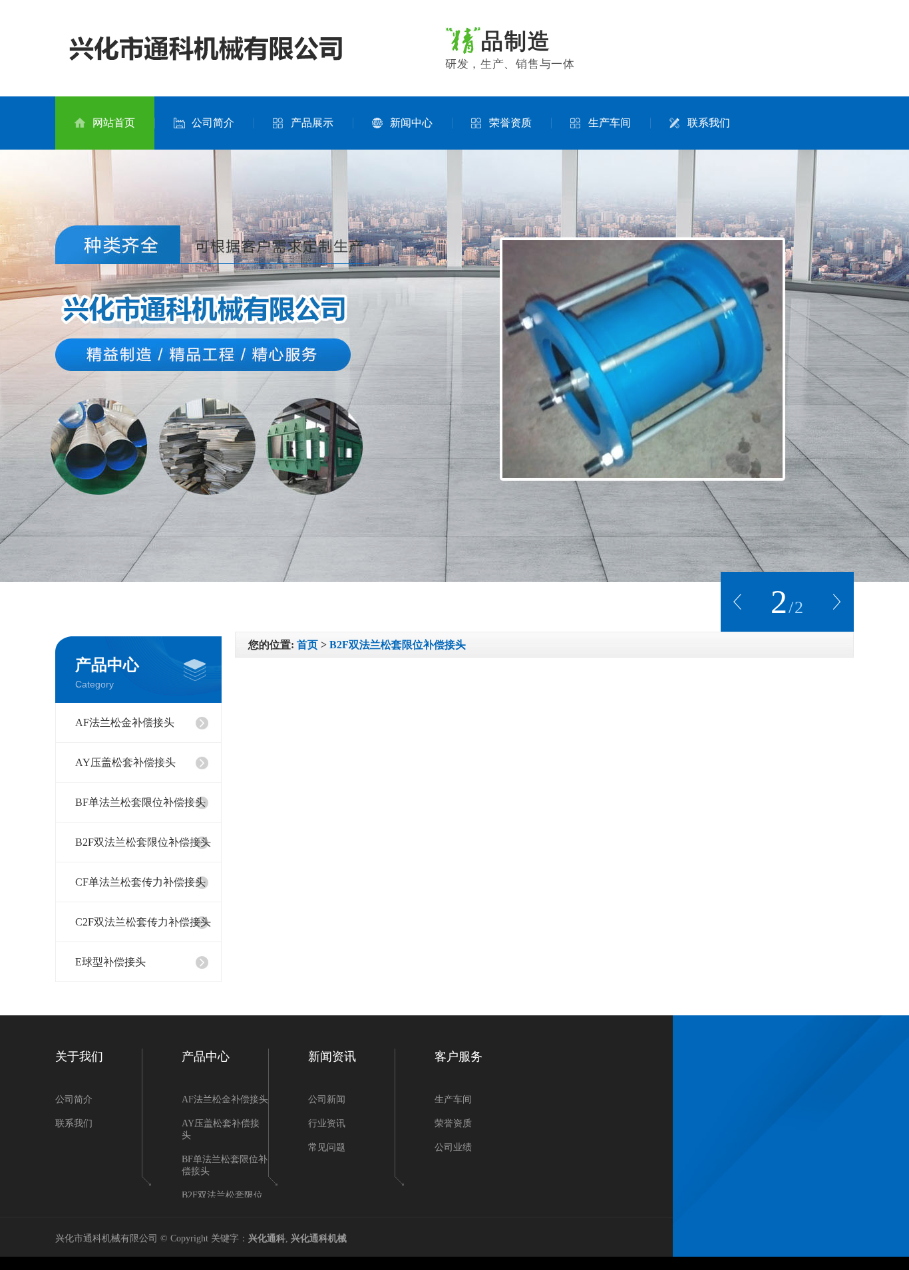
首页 (307, 644)
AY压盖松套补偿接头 (125, 762)
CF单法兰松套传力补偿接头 (140, 882)
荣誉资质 (510, 122)
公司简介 (213, 122)
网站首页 (113, 122)
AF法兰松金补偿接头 (124, 722)
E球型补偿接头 (110, 961)
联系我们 (708, 122)
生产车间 (609, 122)
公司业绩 (453, 1147)
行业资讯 (326, 1123)
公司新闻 (326, 1099)
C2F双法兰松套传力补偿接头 (143, 922)
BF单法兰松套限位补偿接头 (140, 802)
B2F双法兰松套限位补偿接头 (143, 842)
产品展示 (312, 122)
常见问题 (326, 1147)
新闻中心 (411, 122)
